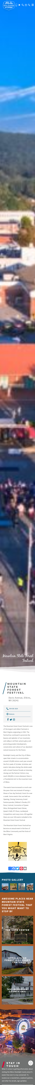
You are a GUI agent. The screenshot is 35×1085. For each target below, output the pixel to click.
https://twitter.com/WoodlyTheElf (10, 719)
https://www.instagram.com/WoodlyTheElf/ (13, 719)
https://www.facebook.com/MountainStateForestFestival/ (8, 719)
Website (11, 714)
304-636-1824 (13, 709)
